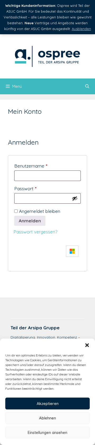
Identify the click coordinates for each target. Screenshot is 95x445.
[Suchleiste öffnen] (87, 86)
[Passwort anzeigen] (75, 198)
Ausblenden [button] (81, 29)
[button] (87, 345)
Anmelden (30, 220)
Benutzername (30, 166)
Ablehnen (47, 417)
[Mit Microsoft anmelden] (70, 251)
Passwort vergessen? (35, 231)
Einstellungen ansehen (47, 432)
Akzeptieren (48, 403)
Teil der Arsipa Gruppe (35, 327)
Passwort (25, 188)
